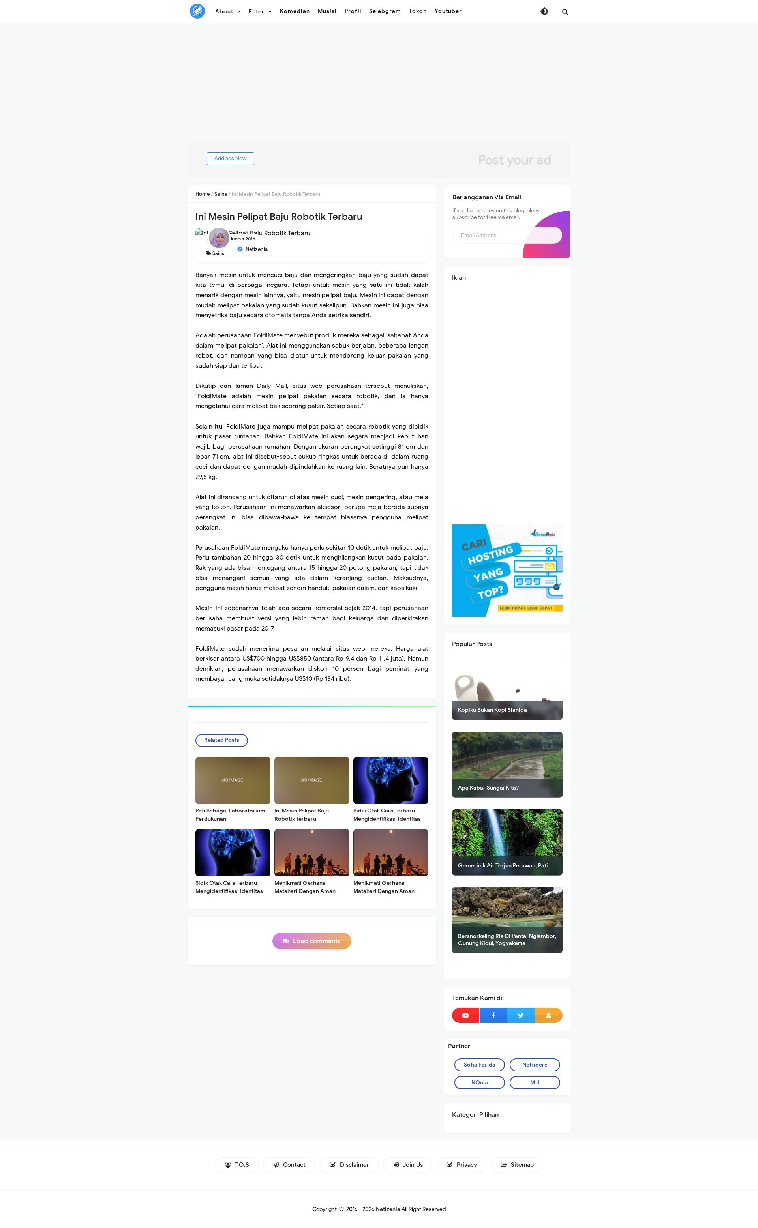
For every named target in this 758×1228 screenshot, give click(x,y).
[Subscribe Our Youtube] (465, 1015)
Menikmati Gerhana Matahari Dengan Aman (305, 887)
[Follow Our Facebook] (493, 1015)
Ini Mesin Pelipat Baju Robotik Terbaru (301, 814)
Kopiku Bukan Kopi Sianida (492, 710)
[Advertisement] (379, 87)
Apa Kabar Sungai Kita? (488, 787)
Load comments (317, 941)
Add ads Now (230, 158)
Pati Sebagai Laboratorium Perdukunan (230, 814)
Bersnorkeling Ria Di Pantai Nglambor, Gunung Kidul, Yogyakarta (507, 940)
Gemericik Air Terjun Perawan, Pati (503, 865)
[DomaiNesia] (507, 570)
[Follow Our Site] (549, 1015)
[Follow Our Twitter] (521, 1015)
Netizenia (388, 1209)
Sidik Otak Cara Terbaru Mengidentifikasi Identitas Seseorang (387, 819)
